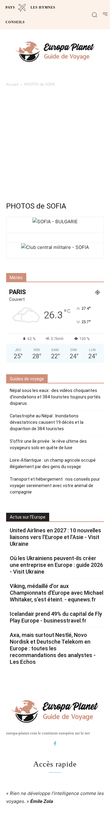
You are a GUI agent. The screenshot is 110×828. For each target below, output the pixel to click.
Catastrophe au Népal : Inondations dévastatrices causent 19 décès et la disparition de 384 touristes (46, 422)
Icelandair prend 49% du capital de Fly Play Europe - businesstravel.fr (56, 617)
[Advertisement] (55, 146)
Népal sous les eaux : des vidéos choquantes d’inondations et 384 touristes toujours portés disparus (55, 397)
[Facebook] (55, 744)
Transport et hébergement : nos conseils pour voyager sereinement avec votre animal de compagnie (55, 485)
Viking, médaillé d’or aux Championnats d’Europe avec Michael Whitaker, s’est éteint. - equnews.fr (56, 593)
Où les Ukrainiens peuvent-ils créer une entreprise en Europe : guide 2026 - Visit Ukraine (56, 565)
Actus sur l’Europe (28, 517)
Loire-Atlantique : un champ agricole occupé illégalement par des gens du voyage (53, 463)
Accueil (12, 84)
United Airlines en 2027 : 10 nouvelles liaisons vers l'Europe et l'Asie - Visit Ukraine (55, 537)
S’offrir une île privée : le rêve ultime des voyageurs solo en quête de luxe (48, 444)
